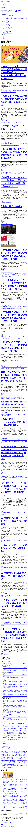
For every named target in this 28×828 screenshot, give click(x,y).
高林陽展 (3, 139)
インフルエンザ (6, 761)
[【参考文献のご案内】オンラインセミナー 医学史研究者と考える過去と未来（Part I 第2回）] (14, 308)
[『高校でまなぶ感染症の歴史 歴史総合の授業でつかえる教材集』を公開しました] (14, 92)
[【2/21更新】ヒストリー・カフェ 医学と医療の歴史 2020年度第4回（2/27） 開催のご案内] (14, 145)
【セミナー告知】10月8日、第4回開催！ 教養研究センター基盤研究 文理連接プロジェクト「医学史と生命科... (14, 635)
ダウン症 (3, 767)
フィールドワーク (22, 765)
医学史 (14, 751)
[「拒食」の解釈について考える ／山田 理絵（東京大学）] (14, 541)
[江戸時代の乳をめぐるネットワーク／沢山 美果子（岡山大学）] (14, 514)
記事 (2, 89)
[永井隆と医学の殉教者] (7, 202)
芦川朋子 (20, 754)
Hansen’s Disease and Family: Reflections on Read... (14, 711)
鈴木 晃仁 (3, 472)
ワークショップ (6, 763)
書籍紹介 (5, 743)
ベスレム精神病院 (20, 758)
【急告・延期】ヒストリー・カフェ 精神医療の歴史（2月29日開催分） (14, 422)
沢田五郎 (10, 765)
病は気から (14, 763)
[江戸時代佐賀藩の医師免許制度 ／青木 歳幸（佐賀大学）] (14, 569)
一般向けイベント (6, 751)
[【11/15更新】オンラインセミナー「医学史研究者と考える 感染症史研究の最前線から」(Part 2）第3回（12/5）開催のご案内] (14, 276)
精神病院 (20, 760)
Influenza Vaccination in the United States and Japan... (14, 402)
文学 (11, 752)
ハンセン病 (21, 751)
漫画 (17, 757)
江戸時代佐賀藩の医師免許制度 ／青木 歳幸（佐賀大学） (14, 576)
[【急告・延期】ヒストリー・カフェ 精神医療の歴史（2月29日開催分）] (14, 415)
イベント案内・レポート (7, 45)
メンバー (5, 746)
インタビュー (4, 438)
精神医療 (3, 758)
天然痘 (8, 757)
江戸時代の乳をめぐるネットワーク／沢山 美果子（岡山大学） (14, 521)
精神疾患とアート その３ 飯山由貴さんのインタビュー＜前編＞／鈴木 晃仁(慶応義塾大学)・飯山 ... (15, 702)
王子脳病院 (13, 760)
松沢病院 (22, 755)
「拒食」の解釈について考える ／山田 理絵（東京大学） (14, 548)
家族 (4, 754)
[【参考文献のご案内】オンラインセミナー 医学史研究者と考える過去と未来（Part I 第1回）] (14, 338)
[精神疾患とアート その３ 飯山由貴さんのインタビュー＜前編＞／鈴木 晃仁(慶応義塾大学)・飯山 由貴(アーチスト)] (14, 479)
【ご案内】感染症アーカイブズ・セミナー (13, 793)
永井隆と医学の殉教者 (11, 206)
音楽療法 (3, 765)
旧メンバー (6, 744)
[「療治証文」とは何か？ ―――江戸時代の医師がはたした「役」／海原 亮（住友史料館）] (14, 173)
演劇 (20, 763)
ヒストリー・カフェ (11, 754)
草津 (8, 758)
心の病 (18, 764)
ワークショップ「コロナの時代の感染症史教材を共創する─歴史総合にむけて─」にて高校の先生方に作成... (15, 781)
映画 (14, 765)
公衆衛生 (10, 767)
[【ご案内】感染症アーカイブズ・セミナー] (11, 122)
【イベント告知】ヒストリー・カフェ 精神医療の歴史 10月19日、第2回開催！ (14, 603)
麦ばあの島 (23, 757)
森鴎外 (13, 761)
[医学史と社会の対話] (6, 1)
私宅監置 (16, 755)
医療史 (13, 757)
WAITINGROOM (8, 755)
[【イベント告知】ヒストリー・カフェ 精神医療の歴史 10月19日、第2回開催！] (14, 596)
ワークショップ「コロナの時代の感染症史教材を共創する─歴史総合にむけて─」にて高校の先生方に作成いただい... (14, 72)
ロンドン (24, 764)
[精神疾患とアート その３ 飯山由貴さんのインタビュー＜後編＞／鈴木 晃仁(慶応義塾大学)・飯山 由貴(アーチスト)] (14, 442)
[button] (14, 2)
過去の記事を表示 (5, 654)
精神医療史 (6, 752)
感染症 (6, 760)
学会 (12, 758)
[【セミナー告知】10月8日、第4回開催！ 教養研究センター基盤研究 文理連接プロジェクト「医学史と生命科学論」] (14, 625)
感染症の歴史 (18, 752)
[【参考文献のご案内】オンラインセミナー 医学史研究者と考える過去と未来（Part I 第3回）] (8, 246)
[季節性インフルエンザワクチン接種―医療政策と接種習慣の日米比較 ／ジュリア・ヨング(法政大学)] (14, 368)
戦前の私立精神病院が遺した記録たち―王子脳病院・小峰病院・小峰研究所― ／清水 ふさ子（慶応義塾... (15, 692)
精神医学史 (12, 764)
